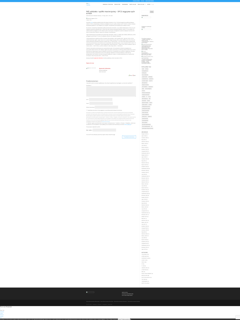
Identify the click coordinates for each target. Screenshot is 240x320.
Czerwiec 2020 (144, 230)
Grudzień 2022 (144, 189)
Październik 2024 (145, 168)
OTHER (148, 4)
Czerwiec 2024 (144, 172)
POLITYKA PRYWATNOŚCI (127, 295)
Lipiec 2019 (144, 249)
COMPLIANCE (144, 256)
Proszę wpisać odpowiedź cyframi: (93, 126)
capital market (144, 76)
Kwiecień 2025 (144, 162)
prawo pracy (144, 116)
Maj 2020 (143, 232)
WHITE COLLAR (133, 4)
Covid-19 (150, 80)
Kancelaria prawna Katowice (120, 301)
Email (87, 103)
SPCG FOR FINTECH (146, 277)
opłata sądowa (144, 104)
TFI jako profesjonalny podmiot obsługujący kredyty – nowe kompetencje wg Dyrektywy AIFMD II (147, 61)
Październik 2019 (145, 245)
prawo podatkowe (145, 114)
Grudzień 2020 (144, 226)
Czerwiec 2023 (144, 180)
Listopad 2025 (144, 151)
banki (143, 68)
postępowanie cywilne (146, 108)
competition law (145, 78)
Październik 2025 (145, 153)
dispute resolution (145, 84)
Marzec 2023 (144, 183)
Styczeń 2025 (144, 164)
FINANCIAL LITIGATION (108, 4)
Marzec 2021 (144, 222)
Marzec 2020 (144, 235)
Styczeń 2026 (144, 147)
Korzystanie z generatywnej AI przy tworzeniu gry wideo (147, 53)
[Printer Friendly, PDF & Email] (132, 75)
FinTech (143, 90)
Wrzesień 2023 (145, 178)
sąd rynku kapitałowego (146, 124)
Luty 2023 (144, 185)
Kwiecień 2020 (144, 233)
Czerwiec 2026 (144, 137)
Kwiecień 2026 (144, 141)
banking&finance (145, 70)
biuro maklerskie (145, 74)
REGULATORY (117, 4)
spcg (92, 22)
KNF (149, 98)
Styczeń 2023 (144, 187)
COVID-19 (144, 260)
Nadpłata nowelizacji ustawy (146, 27)
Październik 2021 (145, 212)
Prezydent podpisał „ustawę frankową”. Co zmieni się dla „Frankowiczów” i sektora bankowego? (147, 40)
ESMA (143, 88)
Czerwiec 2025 (144, 158)
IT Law (149, 96)
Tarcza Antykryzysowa (146, 126)
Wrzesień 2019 (145, 247)
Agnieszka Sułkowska (98, 58)
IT (146, 96)
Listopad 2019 (144, 243)
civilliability (150, 76)
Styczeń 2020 (144, 239)
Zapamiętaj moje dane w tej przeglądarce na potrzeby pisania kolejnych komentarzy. (105, 110)
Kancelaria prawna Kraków (134, 301)
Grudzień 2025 (144, 149)
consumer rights (145, 80)
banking (146, 68)
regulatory (150, 116)
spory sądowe (144, 122)
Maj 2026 (143, 139)
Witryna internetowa (90, 107)
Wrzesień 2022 (145, 195)
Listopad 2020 (144, 228)
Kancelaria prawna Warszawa (93, 301)
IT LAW (143, 265)
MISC (143, 271)
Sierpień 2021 (144, 216)
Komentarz (89, 85)
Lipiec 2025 (144, 157)
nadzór (150, 102)
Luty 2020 (144, 237)
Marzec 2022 (144, 207)
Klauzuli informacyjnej (106, 121)
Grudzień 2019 (144, 241)
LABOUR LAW (144, 267)
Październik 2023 (145, 176)
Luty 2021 (144, 224)
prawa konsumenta (145, 110)
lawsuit (148, 100)
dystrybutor (151, 86)
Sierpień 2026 (144, 134)
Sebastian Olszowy (97, 15)
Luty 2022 (144, 208)
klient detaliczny (145, 98)
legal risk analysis (145, 102)
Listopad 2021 (144, 210)
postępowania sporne (146, 106)
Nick (87, 99)
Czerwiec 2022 (144, 201)
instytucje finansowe (145, 94)
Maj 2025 (143, 160)
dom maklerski (144, 86)
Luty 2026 (144, 145)
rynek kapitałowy (145, 120)
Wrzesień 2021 (145, 214)
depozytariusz (144, 82)
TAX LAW (110, 15)
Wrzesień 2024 (145, 170)
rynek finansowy (145, 118)
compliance (151, 78)
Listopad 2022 (144, 191)
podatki (150, 104)
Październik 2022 (145, 193)
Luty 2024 (144, 174)
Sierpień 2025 (144, 155)
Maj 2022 (143, 203)
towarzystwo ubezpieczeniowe (147, 128)
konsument (144, 100)
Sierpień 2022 (144, 197)
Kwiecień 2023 (144, 182)
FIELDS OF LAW (141, 4)
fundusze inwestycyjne (146, 92)
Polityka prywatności (126, 319)
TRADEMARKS (125, 4)
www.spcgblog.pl (127, 124)
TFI (151, 126)
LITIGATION (144, 269)
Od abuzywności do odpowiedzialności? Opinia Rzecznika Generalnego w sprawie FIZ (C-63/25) (147, 47)
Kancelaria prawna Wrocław (107, 301)
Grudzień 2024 (144, 166)
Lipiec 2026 (144, 135)
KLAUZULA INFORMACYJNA (127, 293)
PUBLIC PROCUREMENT (147, 273)
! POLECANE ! (144, 254)
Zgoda (119, 319)
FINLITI (143, 262)
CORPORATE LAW (145, 258)
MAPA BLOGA (125, 292)
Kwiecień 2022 (144, 205)
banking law (144, 72)
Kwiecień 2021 (144, 220)
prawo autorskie (145, 112)
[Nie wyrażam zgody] (130, 319)
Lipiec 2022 (144, 199)
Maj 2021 (143, 218)
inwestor (143, 96)
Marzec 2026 (144, 143)
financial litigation (148, 88)
